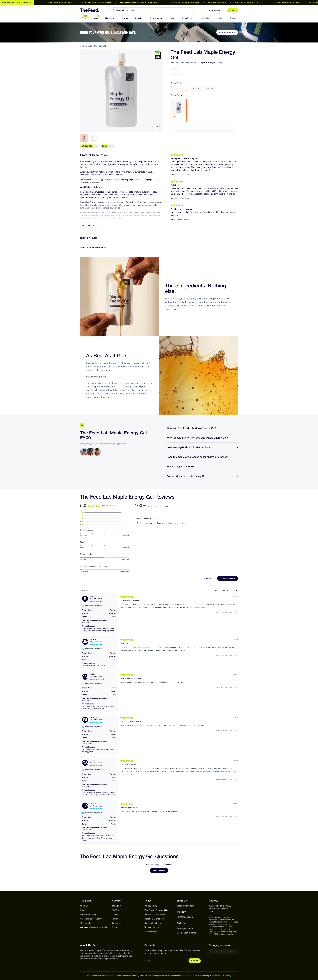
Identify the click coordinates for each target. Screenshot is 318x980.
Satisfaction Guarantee (93, 247)
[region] (159, 2)
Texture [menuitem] (160, 523)
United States (222, 952)
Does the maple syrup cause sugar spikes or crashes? (197, 456)
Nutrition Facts (88, 237)
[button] (211, 62)
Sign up (194, 961)
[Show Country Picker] (31, 2)
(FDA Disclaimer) (224, 976)
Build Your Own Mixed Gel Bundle (80, 2)
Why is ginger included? (180, 466)
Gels (90, 46)
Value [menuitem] (183, 523)
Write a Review (230, 579)
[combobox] (153, 10)
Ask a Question (160, 871)
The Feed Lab (100, 46)
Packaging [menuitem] (172, 523)
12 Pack (210, 88)
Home (83, 46)
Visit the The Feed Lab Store (183, 62)
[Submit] (113, 10)
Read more (87, 225)
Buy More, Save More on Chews (42, 2)
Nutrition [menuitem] (149, 523)
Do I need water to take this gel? (185, 476)
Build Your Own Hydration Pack (234, 2)
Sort (217, 590)
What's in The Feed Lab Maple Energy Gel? (191, 428)
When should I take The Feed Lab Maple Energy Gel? (197, 437)
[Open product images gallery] (157, 126)
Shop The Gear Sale (202, 2)
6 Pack (196, 88)
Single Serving (179, 88)
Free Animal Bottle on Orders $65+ (167, 2)
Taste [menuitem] (139, 523)
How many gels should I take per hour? (189, 447)
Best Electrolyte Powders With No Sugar (123, 2)
